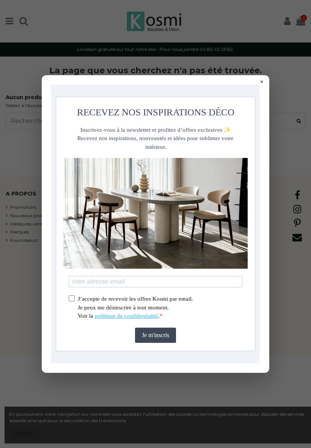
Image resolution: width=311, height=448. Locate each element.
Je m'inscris (155, 335)
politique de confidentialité (126, 316)
